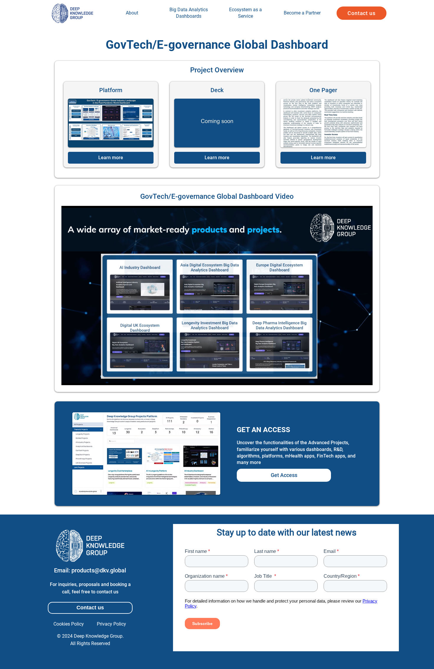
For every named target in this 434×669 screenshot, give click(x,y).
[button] (361, 13)
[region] (132, 13)
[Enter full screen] (364, 377)
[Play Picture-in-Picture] (354, 377)
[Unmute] (79, 377)
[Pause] (69, 377)
